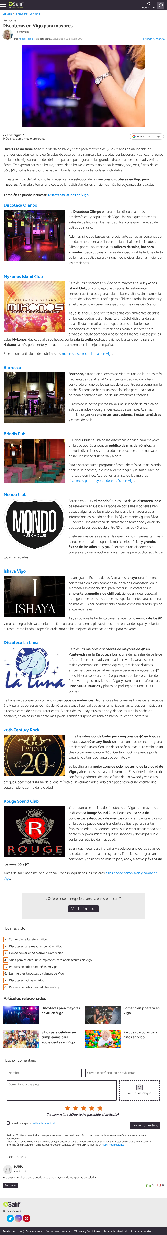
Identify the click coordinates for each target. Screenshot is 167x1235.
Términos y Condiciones (87, 1231)
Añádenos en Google (149, 136)
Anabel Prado (26, 39)
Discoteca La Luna (21, 643)
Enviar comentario (145, 1125)
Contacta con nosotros (58, 1231)
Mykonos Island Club (23, 276)
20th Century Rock (21, 730)
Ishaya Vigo (15, 571)
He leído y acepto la (32, 1123)
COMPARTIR (148, 8)
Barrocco (12, 367)
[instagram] (18, 1218)
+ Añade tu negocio (154, 39)
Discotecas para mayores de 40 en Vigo (35, 946)
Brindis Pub (14, 434)
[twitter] (10, 1218)
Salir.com (7, 14)
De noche (34, 14)
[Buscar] (161, 5)
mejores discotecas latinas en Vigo (87, 354)
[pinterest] (26, 1218)
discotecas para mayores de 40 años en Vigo (101, 481)
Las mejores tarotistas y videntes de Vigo (36, 973)
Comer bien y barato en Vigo (28, 939)
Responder (10, 1185)
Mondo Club (15, 494)
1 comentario (22, 31)
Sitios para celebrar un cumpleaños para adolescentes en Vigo (51, 960)
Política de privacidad (115, 1231)
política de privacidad (43, 1123)
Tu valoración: (57, 1115)
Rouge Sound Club (21, 801)
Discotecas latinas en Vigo (68, 195)
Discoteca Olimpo (20, 205)
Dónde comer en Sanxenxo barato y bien (36, 953)
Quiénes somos (34, 1231)
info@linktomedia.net (112, 1145)
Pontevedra (21, 14)
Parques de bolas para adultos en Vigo (34, 987)
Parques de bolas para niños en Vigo (33, 967)
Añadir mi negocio (83, 909)
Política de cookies (141, 1231)
